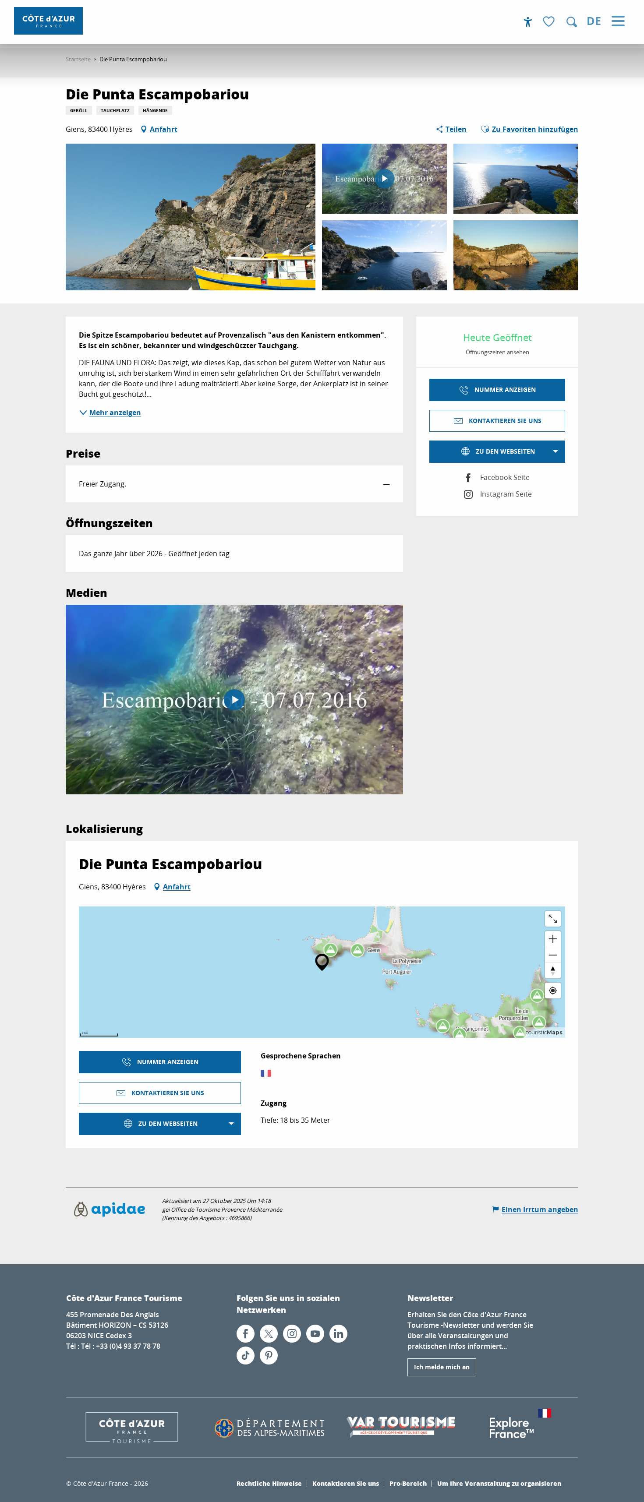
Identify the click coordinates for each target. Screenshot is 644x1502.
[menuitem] (48, 21)
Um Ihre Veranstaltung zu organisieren (499, 1483)
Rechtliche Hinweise (269, 1483)
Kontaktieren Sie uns (345, 1483)
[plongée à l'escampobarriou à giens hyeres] (234, 699)
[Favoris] (549, 22)
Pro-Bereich (408, 1483)
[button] (571, 22)
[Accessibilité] (528, 22)
